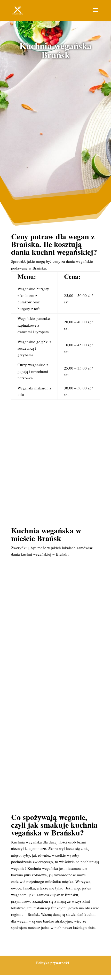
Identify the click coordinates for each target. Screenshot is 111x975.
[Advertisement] (55, 125)
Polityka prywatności (52, 962)
